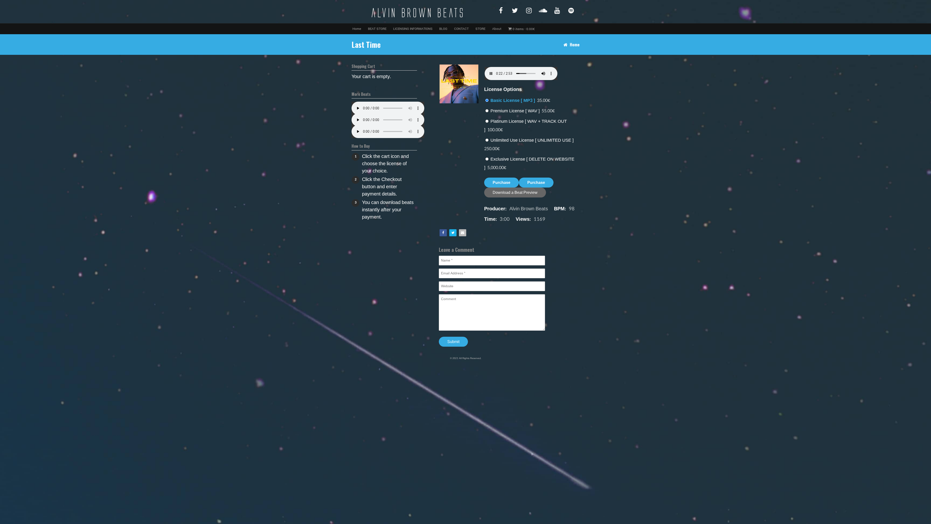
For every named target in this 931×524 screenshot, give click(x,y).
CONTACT (461, 28)
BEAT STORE (377, 28)
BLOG (443, 28)
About (496, 28)
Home (357, 28)
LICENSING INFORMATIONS (413, 28)
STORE (480, 28)
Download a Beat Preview (515, 192)
